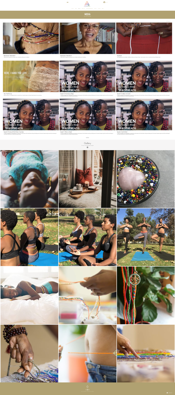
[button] (67, 2)
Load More (87, 137)
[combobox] (168, 21)
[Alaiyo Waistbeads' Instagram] (87, 389)
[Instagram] (87, 147)
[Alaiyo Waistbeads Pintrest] (89, 389)
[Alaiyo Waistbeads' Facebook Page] (86, 389)
